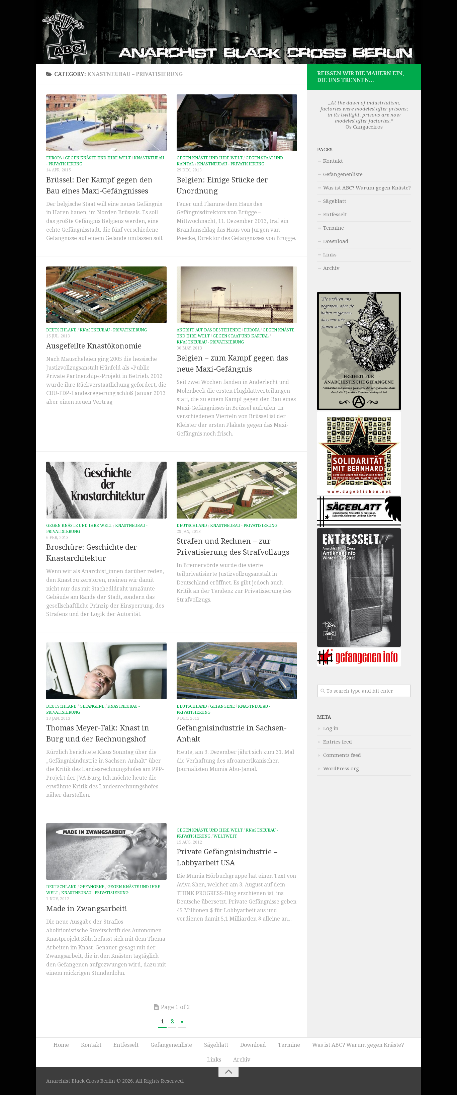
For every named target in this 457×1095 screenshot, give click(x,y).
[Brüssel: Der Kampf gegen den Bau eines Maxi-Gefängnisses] (106, 122)
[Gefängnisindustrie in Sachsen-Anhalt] (237, 670)
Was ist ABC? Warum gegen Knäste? (367, 188)
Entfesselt (335, 215)
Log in (331, 728)
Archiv (331, 268)
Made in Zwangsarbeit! (86, 909)
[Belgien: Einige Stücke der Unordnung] (237, 122)
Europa (54, 158)
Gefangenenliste (343, 174)
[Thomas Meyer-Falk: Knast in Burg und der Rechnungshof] (106, 670)
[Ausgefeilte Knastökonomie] (106, 294)
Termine (333, 228)
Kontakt (333, 161)
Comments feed (342, 755)
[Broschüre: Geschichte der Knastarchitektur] (106, 490)
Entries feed (337, 742)
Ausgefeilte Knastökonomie (94, 346)
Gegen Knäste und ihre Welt (98, 158)
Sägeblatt (334, 201)
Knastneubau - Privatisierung (230, 164)
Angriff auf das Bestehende (209, 330)
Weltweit (225, 836)
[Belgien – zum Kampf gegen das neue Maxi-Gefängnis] (237, 294)
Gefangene (92, 706)
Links (330, 255)
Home (61, 1045)
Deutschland (61, 330)
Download (335, 241)
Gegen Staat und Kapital (241, 336)
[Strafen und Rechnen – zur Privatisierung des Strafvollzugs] (237, 490)
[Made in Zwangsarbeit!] (106, 851)
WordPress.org (341, 769)
